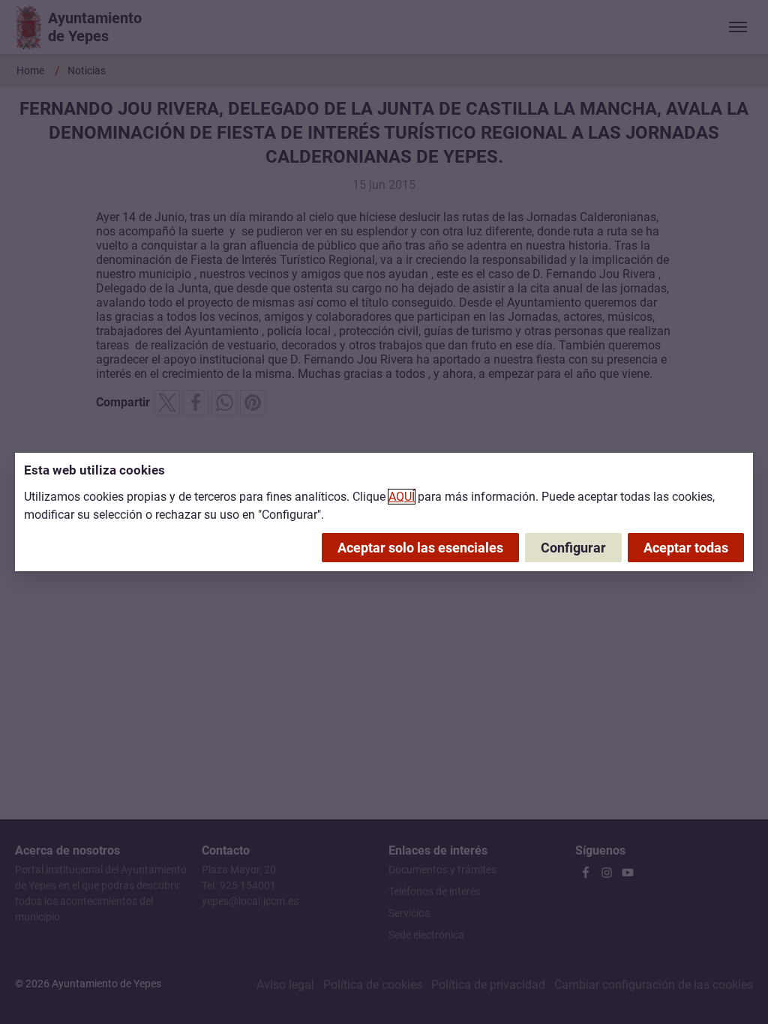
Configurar (573, 547)
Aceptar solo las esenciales (420, 547)
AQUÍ (401, 497)
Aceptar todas (686, 547)
